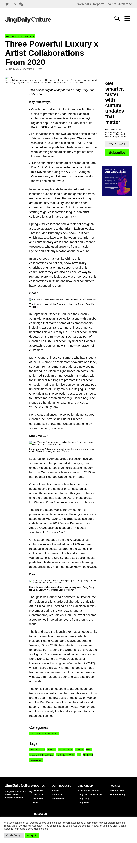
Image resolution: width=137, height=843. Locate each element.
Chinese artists (82, 497)
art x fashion (37, 750)
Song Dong (36, 760)
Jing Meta (83, 802)
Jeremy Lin (60, 332)
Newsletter (58, 798)
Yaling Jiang (12, 69)
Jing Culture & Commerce (20, 36)
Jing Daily (81, 90)
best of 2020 (65, 750)
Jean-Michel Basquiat (42, 755)
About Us (38, 790)
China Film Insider (88, 790)
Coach (53, 314)
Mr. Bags (54, 380)
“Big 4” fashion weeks (78, 228)
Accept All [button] (32, 835)
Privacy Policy (118, 794)
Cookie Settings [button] (14, 835)
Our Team (38, 794)
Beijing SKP (82, 389)
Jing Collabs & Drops (90, 794)
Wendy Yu (87, 706)
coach (79, 750)
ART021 (63, 610)
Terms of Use (117, 790)
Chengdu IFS (38, 393)
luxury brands (65, 755)
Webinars (84, 4)
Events (111, 4)
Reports (98, 4)
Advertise (125, 4)
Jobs (35, 802)
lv (79, 755)
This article (36, 90)
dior (88, 750)
